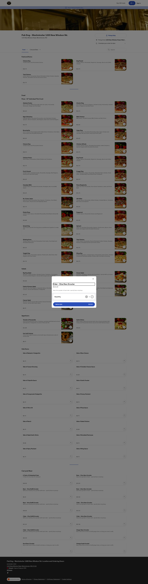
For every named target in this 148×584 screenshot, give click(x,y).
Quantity (57, 297)
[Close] (93, 279)
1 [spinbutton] (89, 297)
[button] (74, 304)
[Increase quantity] (92, 296)
